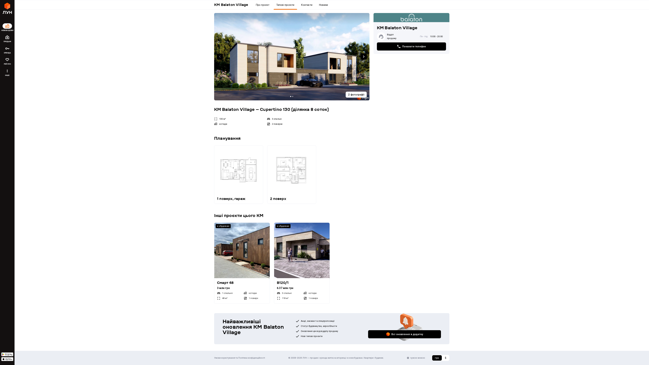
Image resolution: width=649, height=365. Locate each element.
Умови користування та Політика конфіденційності (239, 358)
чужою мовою (417, 358)
